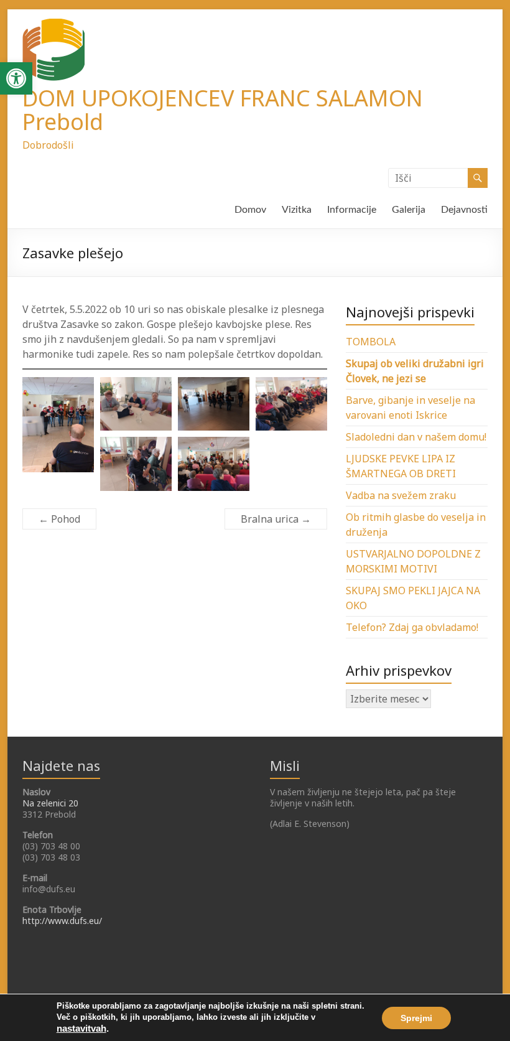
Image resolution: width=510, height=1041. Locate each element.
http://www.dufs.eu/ (62, 921)
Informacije (351, 210)
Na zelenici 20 (50, 803)
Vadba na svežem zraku (401, 495)
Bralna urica (276, 519)
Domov (250, 210)
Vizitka (297, 210)
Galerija (408, 210)
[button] (16, 78)
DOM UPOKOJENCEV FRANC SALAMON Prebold (222, 110)
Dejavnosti (464, 210)
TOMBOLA (371, 341)
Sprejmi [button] (416, 1018)
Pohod (59, 519)
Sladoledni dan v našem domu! (416, 437)
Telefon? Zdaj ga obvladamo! (412, 627)
